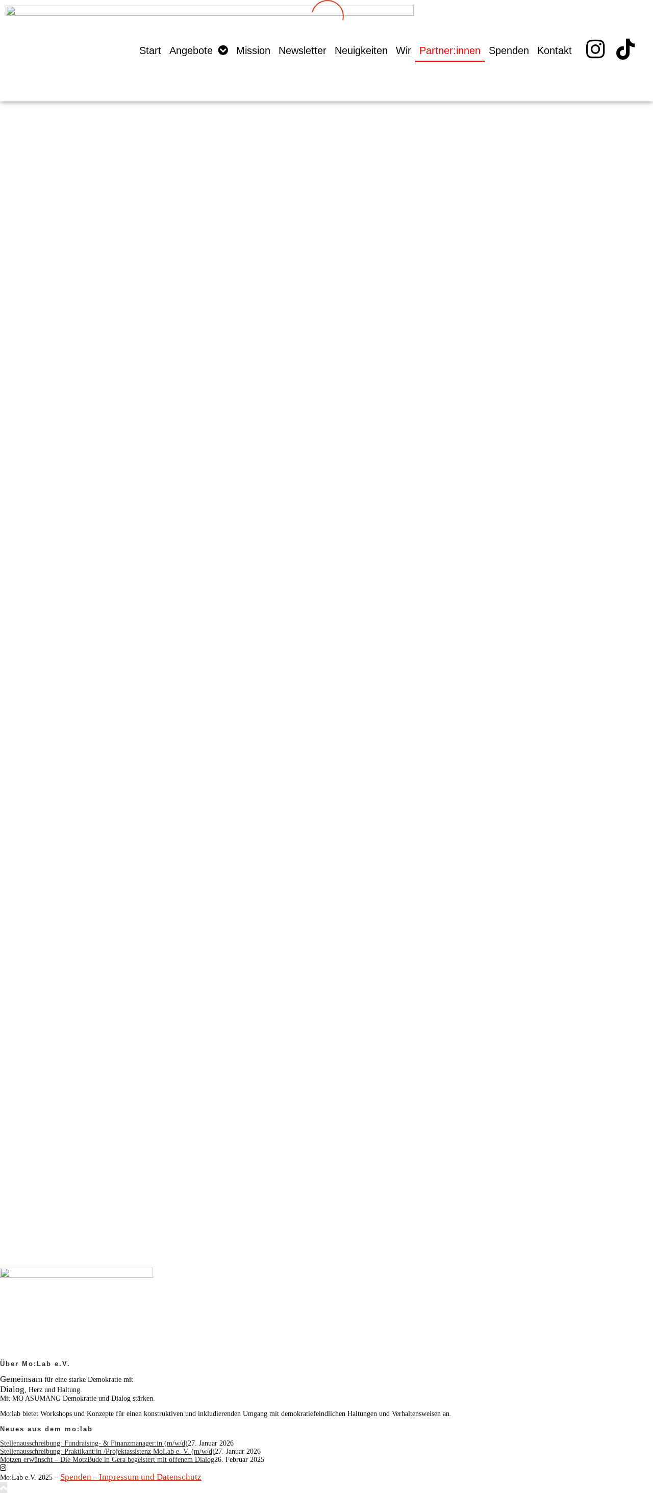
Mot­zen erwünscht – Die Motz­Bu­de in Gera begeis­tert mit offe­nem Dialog (107, 1459)
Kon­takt (555, 50)
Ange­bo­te (191, 50)
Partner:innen (450, 50)
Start (151, 50)
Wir (404, 50)
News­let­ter (303, 50)
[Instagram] (3, 1467)
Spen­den (509, 50)
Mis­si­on (254, 50)
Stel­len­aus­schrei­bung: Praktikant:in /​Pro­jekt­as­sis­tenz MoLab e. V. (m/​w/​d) (107, 1451)
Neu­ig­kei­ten (361, 50)
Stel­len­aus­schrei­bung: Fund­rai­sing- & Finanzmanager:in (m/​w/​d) (94, 1443)
